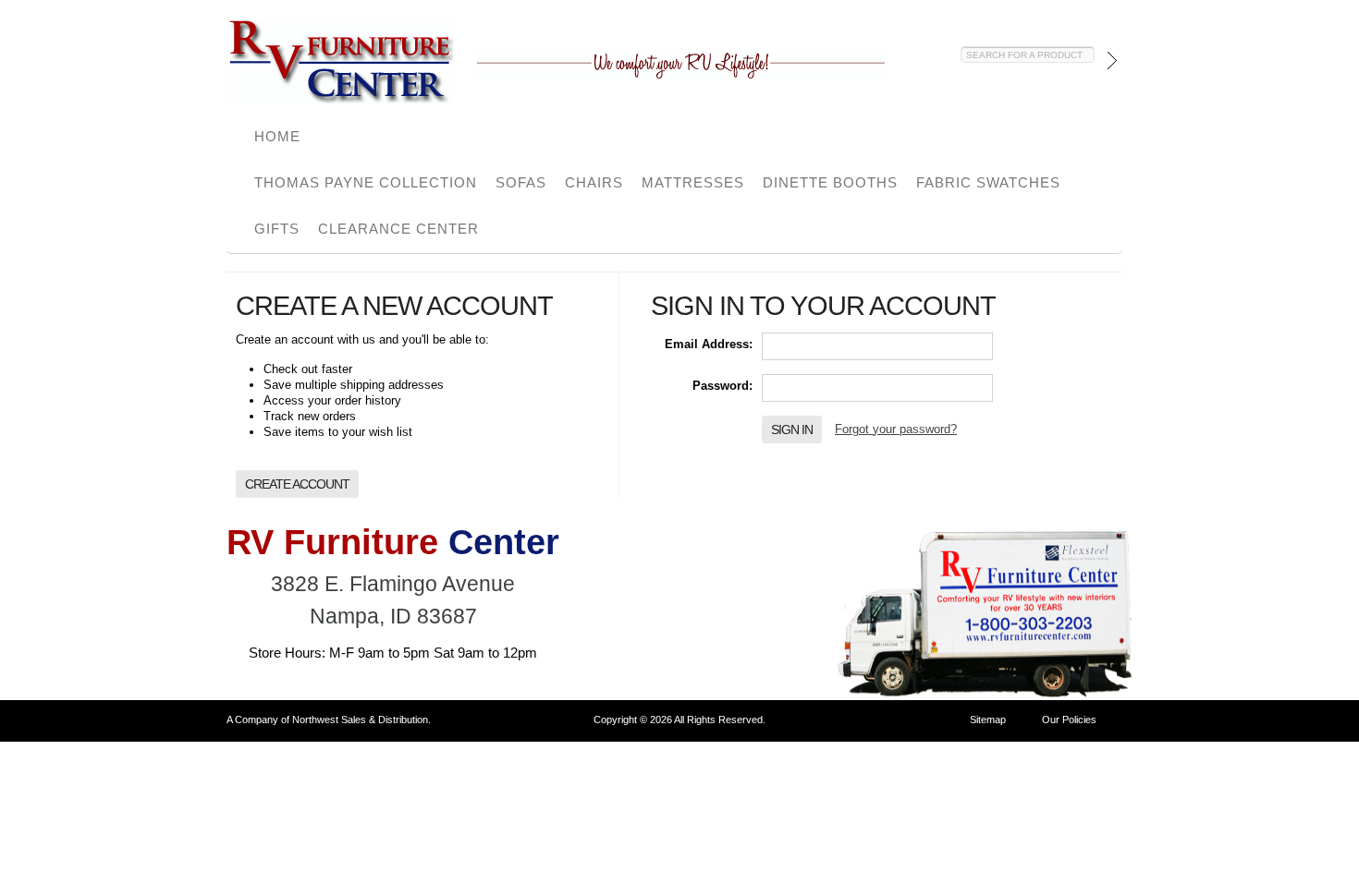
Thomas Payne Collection (365, 182)
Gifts (277, 228)
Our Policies (1069, 719)
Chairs (594, 182)
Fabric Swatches (988, 182)
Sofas (521, 182)
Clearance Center (398, 228)
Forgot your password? (896, 429)
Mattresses (693, 182)
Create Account (297, 484)
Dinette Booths (830, 182)
